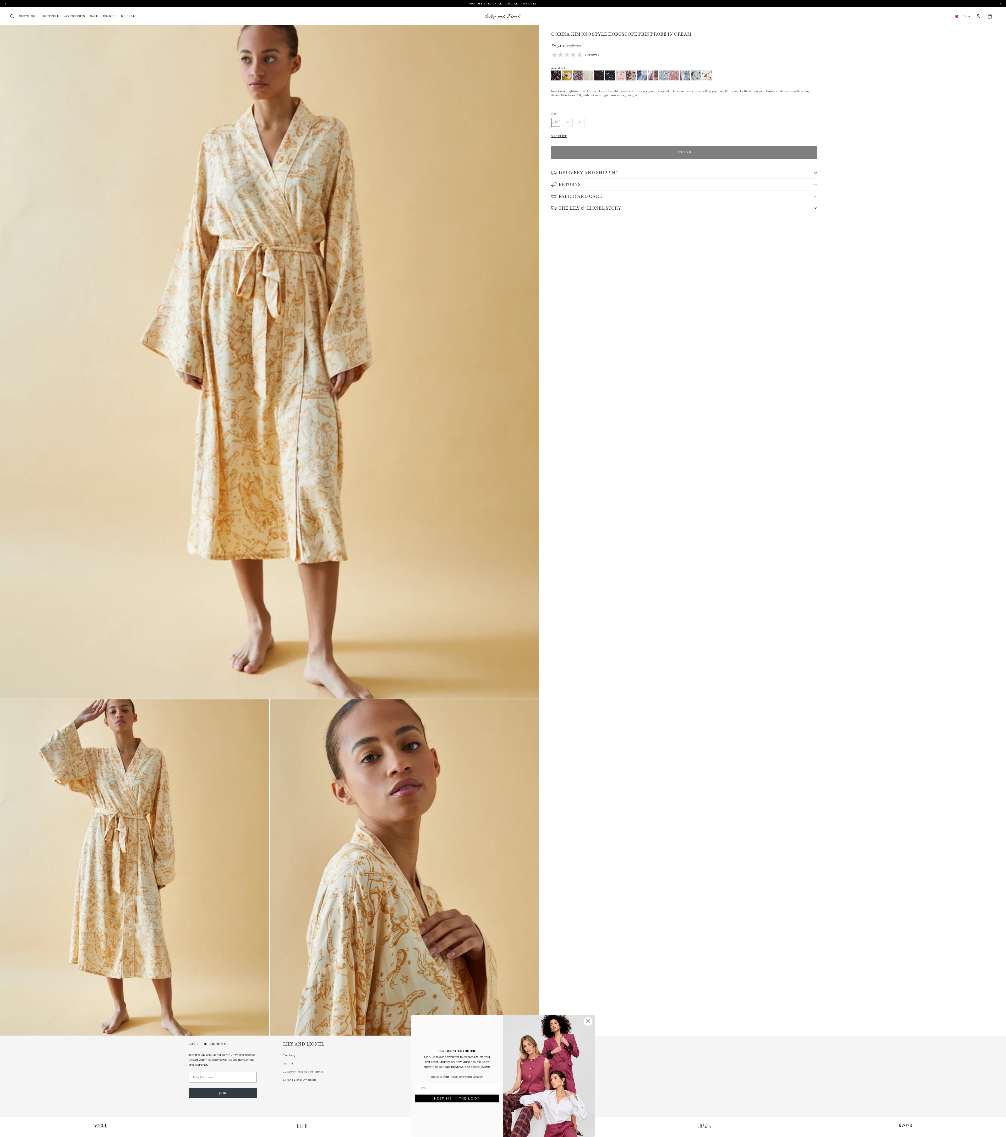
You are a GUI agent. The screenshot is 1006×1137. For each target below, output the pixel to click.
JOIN (222, 1093)
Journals (288, 1063)
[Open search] (12, 16)
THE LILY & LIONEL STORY (590, 208)
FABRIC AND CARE (580, 196)
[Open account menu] (978, 16)
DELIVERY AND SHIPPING (589, 173)
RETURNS (570, 184)
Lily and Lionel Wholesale (299, 1079)
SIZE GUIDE (559, 136)
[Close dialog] (588, 1021)
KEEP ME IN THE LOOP (457, 1098)
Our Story (289, 1055)
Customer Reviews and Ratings (303, 1071)
